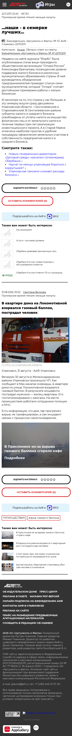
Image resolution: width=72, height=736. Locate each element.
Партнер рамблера (32, 720)
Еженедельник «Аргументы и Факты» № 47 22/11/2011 (34, 53)
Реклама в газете (15, 596)
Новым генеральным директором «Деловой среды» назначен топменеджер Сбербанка (34, 157)
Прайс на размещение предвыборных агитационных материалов (30, 617)
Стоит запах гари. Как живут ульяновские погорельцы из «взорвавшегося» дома (37, 555)
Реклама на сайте (16, 610)
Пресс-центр (48, 591)
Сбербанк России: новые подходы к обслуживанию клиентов (35, 263)
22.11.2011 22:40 (10, 13)
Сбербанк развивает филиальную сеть (36, 251)
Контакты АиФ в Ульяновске (23, 605)
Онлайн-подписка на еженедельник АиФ (33, 601)
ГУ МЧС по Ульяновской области (22, 364)
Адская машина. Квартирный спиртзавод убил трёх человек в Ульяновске (40, 566)
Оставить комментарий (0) (27, 200)
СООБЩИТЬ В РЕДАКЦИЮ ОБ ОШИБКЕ (28, 622)
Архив (21, 49)
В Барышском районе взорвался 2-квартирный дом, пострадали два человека (40, 544)
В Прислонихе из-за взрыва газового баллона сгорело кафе (33, 449)
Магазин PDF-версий (44, 596)
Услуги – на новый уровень (30, 240)
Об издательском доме (20, 591)
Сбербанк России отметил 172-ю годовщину (39, 272)
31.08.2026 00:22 (11, 292)
